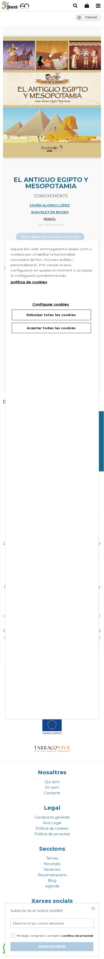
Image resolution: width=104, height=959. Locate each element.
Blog (52, 880)
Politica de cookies (52, 828)
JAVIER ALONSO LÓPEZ (50, 205)
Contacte (52, 793)
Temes (52, 858)
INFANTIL (50, 218)
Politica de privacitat (52, 834)
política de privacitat (78, 935)
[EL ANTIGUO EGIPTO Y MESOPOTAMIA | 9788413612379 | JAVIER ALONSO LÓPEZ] (52, 94)
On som (52, 787)
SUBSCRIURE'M (51, 947)
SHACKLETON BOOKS (50, 212)
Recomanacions (52, 875)
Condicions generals (52, 817)
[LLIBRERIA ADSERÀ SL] (16, 6)
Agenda (52, 886)
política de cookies (29, 282)
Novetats (52, 864)
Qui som (52, 782)
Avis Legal (52, 823)
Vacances (52, 869)
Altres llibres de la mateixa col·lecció (50, 237)
